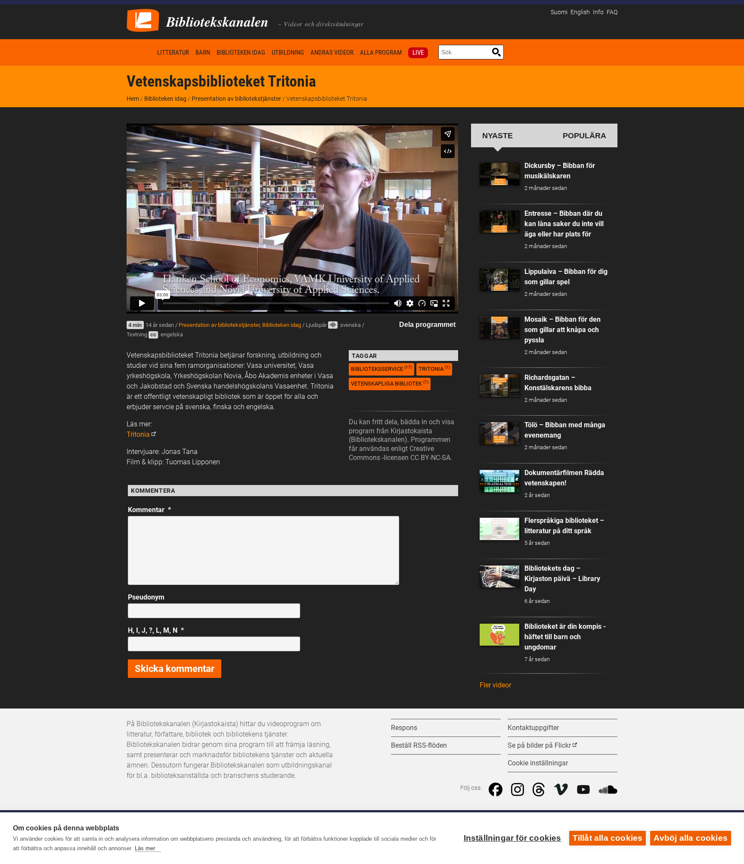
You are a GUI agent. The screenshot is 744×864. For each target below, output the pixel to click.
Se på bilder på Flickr (539, 745)
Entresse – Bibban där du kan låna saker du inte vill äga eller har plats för (564, 223)
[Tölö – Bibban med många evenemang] (499, 433)
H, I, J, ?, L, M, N (156, 630)
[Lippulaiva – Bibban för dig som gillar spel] (499, 280)
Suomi (559, 12)
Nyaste (497, 135)
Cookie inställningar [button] (538, 763)
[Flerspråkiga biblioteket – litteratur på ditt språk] (499, 529)
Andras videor (331, 52)
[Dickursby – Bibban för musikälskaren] (499, 174)
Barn (202, 52)
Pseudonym (146, 597)
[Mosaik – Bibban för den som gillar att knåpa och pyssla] (499, 328)
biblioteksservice (381, 368)
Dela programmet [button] (427, 324)
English (580, 12)
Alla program (381, 52)
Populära (584, 135)
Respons (404, 728)
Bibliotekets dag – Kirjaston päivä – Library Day (562, 578)
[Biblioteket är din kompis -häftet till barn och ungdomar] (499, 635)
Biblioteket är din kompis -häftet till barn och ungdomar (565, 636)
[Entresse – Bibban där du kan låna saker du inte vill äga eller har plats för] (499, 222)
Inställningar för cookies (512, 837)
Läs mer (145, 848)
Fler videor (495, 685)
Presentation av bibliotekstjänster (236, 98)
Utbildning (288, 52)
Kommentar (149, 510)
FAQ (612, 12)
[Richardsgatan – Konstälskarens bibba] (499, 385)
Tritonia (138, 434)
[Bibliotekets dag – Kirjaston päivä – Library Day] (499, 577)
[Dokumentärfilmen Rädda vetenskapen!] (499, 481)
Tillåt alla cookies (608, 837)
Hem (140, 52)
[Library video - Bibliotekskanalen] (143, 19)
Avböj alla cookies (691, 837)
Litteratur (173, 52)
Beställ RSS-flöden (419, 745)
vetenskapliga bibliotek (389, 383)
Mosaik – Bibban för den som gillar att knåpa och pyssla (562, 329)
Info (598, 12)
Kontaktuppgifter (533, 728)
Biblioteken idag (241, 52)
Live (418, 52)
